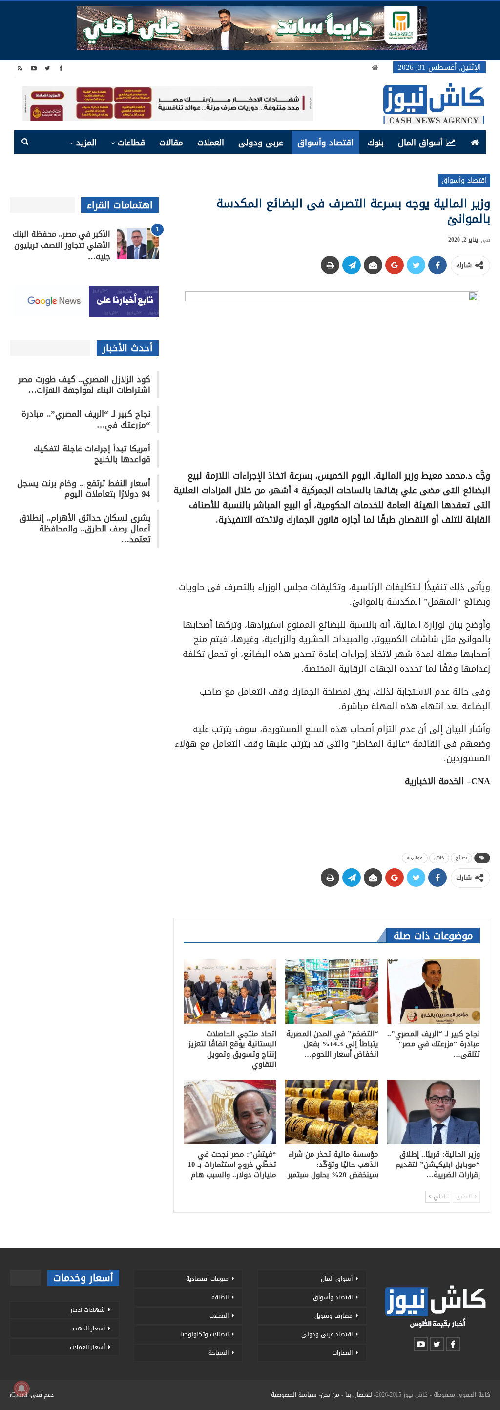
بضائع (461, 857)
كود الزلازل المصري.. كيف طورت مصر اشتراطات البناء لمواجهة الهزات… (84, 384)
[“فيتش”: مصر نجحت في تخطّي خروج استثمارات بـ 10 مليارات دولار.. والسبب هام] (230, 1112)
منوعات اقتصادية (207, 1278)
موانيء (415, 857)
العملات (210, 142)
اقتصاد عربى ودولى (327, 1334)
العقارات (343, 1353)
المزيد (86, 142)
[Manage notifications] (21, 1388)
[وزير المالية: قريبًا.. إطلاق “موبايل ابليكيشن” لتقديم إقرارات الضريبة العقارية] (433, 1112)
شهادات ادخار (87, 1310)
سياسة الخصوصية (294, 1395)
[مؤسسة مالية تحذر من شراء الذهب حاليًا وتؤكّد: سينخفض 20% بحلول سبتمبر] (331, 1112)
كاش (439, 857)
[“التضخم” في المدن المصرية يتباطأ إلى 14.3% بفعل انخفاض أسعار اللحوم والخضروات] (331, 991)
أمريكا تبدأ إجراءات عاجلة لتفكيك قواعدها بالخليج (91, 454)
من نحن (330, 1395)
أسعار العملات (87, 1347)
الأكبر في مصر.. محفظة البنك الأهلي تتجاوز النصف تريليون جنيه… (61, 245)
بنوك (376, 142)
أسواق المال (420, 142)
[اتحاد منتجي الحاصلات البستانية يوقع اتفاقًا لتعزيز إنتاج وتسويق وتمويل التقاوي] (230, 991)
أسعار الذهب (89, 1328)
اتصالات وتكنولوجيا (204, 1334)
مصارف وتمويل (333, 1315)
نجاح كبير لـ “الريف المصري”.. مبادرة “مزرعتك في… (85, 419)
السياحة (218, 1353)
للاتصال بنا (358, 1395)
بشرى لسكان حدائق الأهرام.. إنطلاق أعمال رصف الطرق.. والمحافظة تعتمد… (84, 528)
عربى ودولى (260, 142)
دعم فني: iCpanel (32, 1395)
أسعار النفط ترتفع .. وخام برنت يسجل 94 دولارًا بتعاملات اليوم (83, 488)
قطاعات (131, 142)
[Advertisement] (331, 550)
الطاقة (220, 1297)
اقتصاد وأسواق (325, 142)
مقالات (171, 142)
